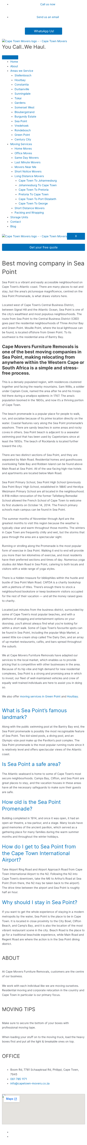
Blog (13, 226)
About (14, 66)
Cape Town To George (33, 203)
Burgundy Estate (25, 116)
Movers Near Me (25, 167)
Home (14, 61)
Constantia (22, 84)
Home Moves (23, 148)
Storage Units (19, 217)
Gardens (20, 102)
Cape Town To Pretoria (34, 189)
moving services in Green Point (40, 696)
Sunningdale (23, 93)
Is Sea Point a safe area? (31, 764)
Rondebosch (23, 130)
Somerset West (24, 107)
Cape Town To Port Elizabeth (37, 199)
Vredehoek (22, 125)
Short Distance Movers (30, 208)
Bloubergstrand (24, 112)
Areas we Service (21, 70)
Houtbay (20, 80)
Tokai (18, 98)
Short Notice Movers (28, 171)
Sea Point (21, 121)
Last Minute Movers (27, 162)
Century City (23, 139)
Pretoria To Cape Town (34, 194)
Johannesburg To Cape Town (38, 185)
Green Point (22, 134)
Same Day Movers (27, 157)
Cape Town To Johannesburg (38, 180)
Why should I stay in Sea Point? (39, 902)
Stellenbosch (23, 75)
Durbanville (22, 89)
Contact (15, 221)
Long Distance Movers (29, 176)
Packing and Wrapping (29, 212)
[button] (43, 713)
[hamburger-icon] (10, 57)
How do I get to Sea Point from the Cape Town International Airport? (39, 853)
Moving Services (21, 144)
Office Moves (23, 153)
